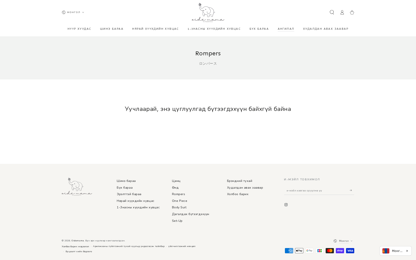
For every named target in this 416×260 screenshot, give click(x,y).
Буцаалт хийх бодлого (79, 251)
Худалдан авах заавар (245, 187)
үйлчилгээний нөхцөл (181, 246)
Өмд (175, 187)
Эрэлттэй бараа (129, 194)
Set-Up (177, 221)
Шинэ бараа (126, 181)
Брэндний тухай (239, 181)
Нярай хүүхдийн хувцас (135, 201)
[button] (332, 12)
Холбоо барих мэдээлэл (75, 246)
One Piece (179, 201)
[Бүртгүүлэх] (352, 190)
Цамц (176, 181)
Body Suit (179, 207)
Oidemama (77, 240)
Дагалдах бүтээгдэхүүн (190, 214)
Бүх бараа (125, 187)
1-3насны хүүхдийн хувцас (138, 207)
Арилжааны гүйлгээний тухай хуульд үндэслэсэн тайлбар (128, 246)
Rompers (178, 194)
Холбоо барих (238, 194)
